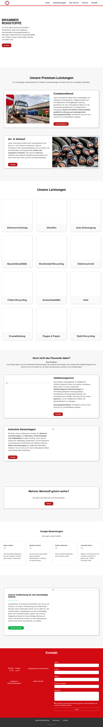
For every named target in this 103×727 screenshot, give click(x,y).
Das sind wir (74, 3)
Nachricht (57, 690)
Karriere (85, 3)
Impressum (56, 720)
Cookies (65, 720)
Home (47, 3)
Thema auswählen (60, 683)
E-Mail (56, 669)
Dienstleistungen (59, 3)
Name (56, 662)
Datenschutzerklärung (42, 720)
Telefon (56, 676)
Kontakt (94, 3)
